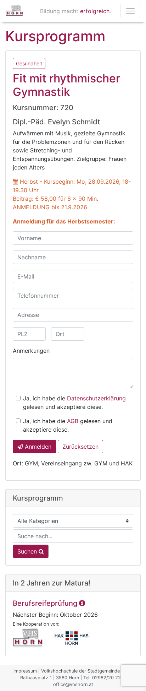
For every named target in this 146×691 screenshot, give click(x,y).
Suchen (28, 551)
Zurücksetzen (80, 446)
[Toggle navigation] (130, 11)
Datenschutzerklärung (96, 398)
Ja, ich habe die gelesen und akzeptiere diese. (74, 402)
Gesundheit (29, 63)
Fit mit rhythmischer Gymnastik (66, 85)
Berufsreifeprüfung (46, 603)
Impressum (25, 671)
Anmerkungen (31, 350)
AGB (72, 421)
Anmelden (37, 446)
